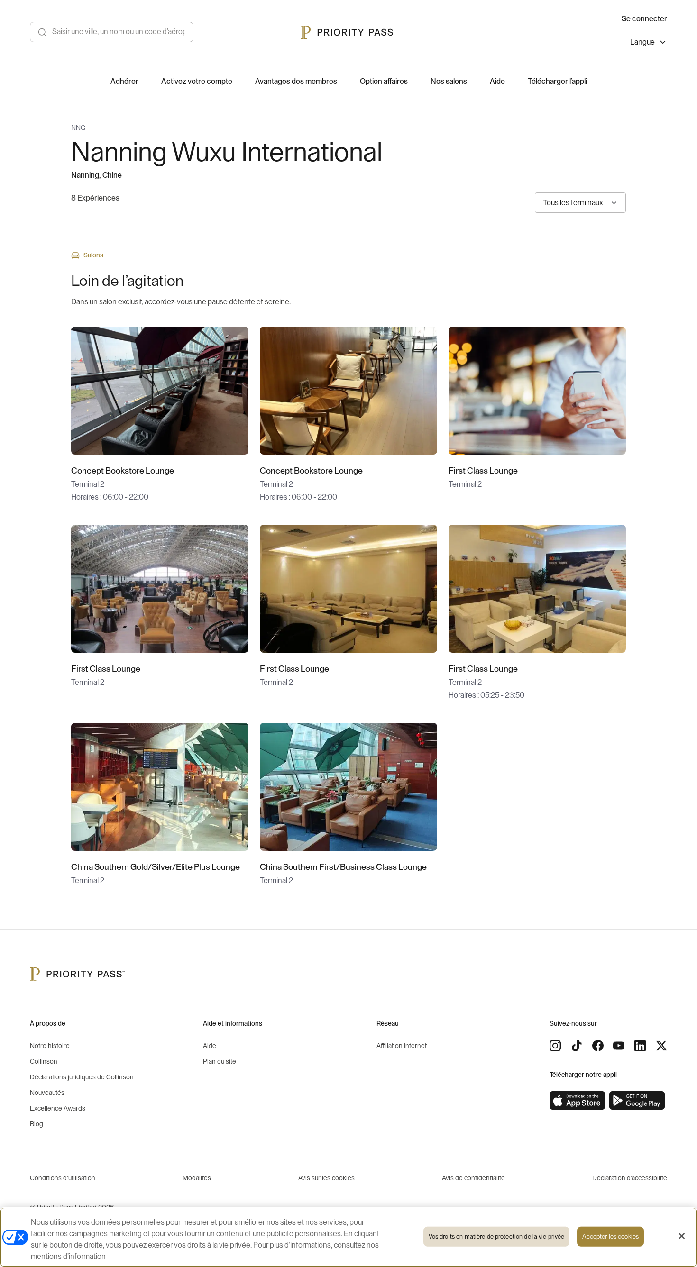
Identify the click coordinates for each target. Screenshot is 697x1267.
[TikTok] (576, 1045)
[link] (577, 1100)
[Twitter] (661, 1045)
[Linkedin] (640, 1045)
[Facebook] (598, 1045)
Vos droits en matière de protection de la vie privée (497, 1236)
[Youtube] (618, 1045)
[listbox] (648, 43)
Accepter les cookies (610, 1236)
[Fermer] (681, 1236)
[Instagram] (555, 1045)
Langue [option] (642, 42)
